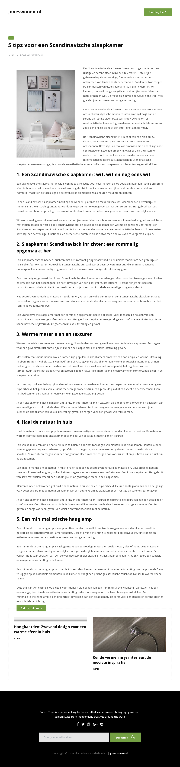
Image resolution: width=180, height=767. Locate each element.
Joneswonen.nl (119, 753)
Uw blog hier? (157, 12)
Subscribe (122, 737)
